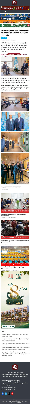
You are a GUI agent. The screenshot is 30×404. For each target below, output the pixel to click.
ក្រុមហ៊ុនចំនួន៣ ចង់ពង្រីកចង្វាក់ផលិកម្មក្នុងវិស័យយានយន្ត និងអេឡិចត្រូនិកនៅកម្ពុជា (13, 215)
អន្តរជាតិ (26, 401)
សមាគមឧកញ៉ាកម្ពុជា (12, 401)
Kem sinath (14, 217)
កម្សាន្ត (12, 402)
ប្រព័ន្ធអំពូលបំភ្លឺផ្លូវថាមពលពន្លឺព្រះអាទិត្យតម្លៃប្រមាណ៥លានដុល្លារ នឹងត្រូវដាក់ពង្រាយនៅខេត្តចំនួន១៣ (15, 335)
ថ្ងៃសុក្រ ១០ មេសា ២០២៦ (6, 40)
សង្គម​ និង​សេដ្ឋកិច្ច (3, 37)
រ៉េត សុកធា (13, 244)
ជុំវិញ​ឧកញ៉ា (5, 401)
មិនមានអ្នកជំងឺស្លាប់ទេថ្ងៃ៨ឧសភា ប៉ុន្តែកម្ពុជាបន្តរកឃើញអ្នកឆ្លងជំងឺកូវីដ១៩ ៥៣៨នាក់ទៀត (13, 267)
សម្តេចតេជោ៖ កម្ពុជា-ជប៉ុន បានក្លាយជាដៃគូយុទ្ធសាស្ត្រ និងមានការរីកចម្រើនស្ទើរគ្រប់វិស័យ (15, 344)
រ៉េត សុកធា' (14, 40)
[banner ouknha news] (15, 8)
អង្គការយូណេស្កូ (8, 187)
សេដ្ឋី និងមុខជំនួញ (18, 402)
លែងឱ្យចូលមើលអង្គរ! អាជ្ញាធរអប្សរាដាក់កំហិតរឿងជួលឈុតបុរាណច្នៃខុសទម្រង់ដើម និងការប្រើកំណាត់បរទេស (15, 339)
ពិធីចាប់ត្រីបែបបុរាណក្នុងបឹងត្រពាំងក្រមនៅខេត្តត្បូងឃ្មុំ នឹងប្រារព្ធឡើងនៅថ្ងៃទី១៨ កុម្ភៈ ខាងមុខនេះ (15, 241)
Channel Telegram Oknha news (14, 54)
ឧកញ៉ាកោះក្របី (15, 270)
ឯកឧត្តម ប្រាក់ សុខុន (16, 187)
